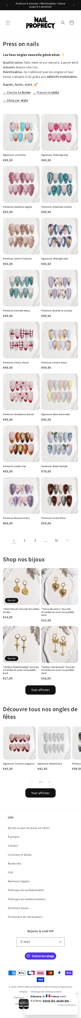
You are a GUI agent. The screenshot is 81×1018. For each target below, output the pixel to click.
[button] (8, 22)
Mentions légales (19, 881)
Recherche (14, 863)
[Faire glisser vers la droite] (49, 782)
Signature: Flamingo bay (54, 154)
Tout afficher (40, 690)
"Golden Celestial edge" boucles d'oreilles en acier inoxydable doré (21, 670)
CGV (10, 872)
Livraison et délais (20, 854)
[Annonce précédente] (7, 5)
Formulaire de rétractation (25, 917)
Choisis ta (17, 92)
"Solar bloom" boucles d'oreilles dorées (21, 610)
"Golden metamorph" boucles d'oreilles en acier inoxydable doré (58, 670)
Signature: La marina (14, 154)
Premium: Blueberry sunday (56, 310)
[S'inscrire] (60, 942)
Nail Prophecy (25, 986)
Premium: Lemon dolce (54, 362)
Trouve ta (46, 92)
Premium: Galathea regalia (17, 206)
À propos (13, 836)
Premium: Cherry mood (16, 362)
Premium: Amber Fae (14, 466)
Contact (13, 845)
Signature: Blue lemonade (55, 414)
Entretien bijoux (18, 908)
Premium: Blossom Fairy (16, 517)
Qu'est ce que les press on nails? (29, 828)
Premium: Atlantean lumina (56, 206)
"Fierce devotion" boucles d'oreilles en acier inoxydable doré (57, 611)
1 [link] (14, 540)
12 (56, 540)
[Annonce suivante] (73, 5)
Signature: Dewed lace (50, 763)
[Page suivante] (67, 540)
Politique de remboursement (26, 899)
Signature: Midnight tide (54, 258)
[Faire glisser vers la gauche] (32, 782)
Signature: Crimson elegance (19, 763)
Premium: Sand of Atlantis (17, 258)
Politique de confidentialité (26, 890)
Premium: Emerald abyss (16, 310)
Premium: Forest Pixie (53, 517)
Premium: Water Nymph (54, 466)
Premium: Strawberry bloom (18, 414)
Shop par (15, 100)
